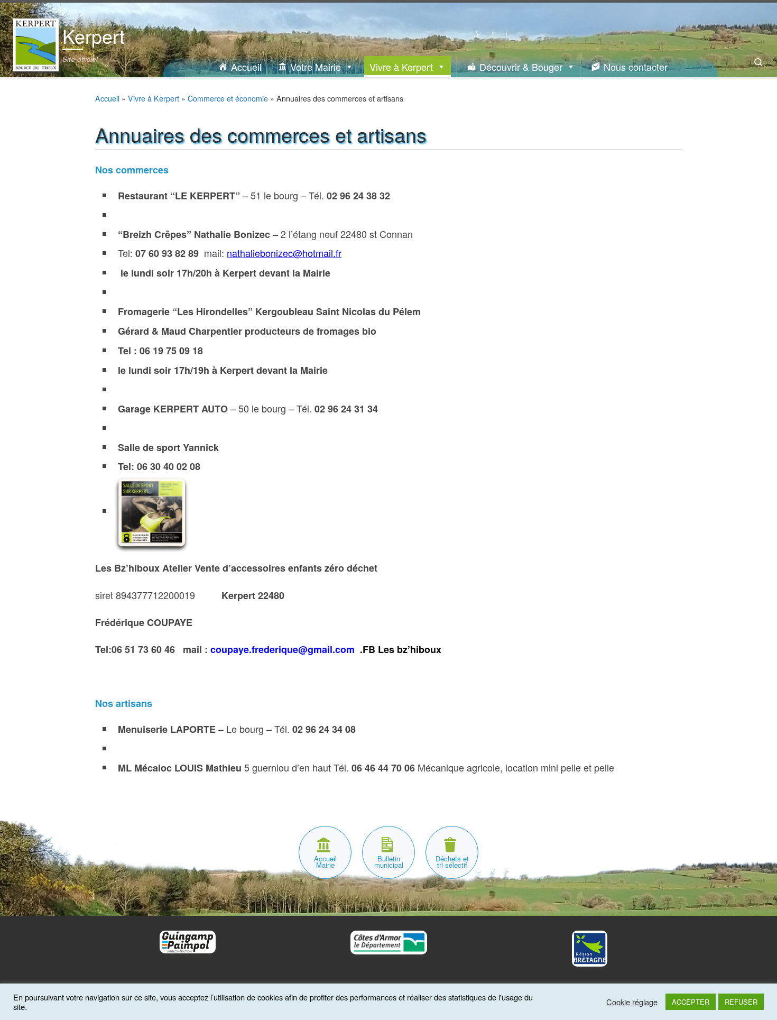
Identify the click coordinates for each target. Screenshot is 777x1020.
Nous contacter (636, 66)
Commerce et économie (228, 98)
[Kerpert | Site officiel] (36, 42)
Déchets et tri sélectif (452, 861)
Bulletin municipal (388, 861)
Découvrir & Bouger (520, 66)
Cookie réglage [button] (632, 1002)
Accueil (246, 66)
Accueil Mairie (325, 861)
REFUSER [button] (741, 1002)
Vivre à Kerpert (401, 66)
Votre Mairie (315, 66)
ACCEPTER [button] (690, 1002)
